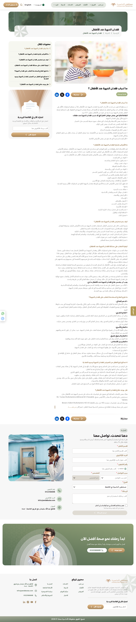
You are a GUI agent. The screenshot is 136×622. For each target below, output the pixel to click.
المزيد (56, 5)
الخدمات (70, 5)
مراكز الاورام (64, 591)
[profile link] (35, 602)
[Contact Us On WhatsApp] (2, 313)
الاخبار (66, 595)
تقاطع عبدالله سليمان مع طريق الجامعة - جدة (38, 509)
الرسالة (124, 491)
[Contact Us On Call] (2, 318)
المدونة (63, 5)
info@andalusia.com (46, 500)
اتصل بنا (49, 584)
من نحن (100, 5)
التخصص (95, 473)
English (28, 5)
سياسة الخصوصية (46, 591)
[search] (21, 5)
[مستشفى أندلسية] (122, 5)
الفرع (125, 482)
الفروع (94, 5)
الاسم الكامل (122, 446)
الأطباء (85, 5)
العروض (78, 5)
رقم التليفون (122, 464)
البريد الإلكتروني (122, 455)
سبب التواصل (122, 473)
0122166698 (50, 492)
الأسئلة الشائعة (47, 588)
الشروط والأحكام (47, 595)
